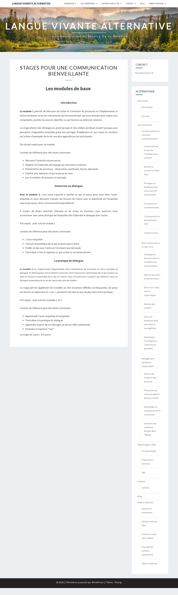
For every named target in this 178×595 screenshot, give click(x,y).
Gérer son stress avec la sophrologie (151, 291)
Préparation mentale (147, 461)
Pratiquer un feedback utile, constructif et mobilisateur (151, 189)
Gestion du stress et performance (152, 276)
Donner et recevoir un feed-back (152, 170)
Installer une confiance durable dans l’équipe (150, 429)
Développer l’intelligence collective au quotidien (150, 343)
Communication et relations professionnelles (151, 135)
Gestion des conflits (149, 306)
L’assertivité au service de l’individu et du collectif (151, 152)
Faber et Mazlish (156, 3)
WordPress (97, 582)
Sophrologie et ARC (110, 3)
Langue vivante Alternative (31, 3)
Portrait (146, 116)
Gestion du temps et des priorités (150, 377)
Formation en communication (151, 205)
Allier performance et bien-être (151, 245)
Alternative (69, 3)
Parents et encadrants (147, 510)
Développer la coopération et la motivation (152, 410)
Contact (130, 3)
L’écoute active (151, 232)
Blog (142, 3)
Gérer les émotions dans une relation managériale (151, 322)
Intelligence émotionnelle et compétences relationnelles (152, 260)
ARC (144, 472)
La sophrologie (149, 451)
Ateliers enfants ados (149, 523)
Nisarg (118, 582)
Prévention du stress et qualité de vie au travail (151, 394)
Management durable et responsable (148, 362)
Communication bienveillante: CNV (152, 220)
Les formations (88, 3)
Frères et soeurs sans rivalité (149, 536)
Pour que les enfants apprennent (147, 550)
